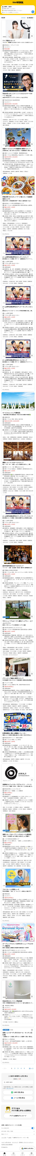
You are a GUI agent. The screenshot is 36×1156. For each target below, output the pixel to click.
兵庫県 (9, 1137)
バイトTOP (3, 1137)
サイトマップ (15, 1142)
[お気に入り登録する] (32, 36)
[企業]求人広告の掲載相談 (6, 1144)
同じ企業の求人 (6, 233)
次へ (30, 1068)
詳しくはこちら (10, 1088)
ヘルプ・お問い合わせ (6, 1142)
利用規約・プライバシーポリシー (26, 1142)
